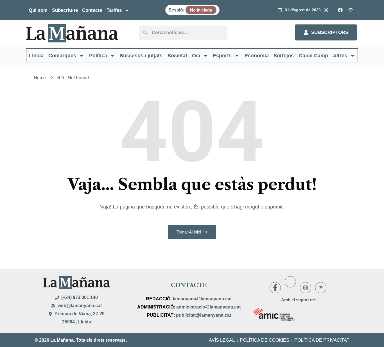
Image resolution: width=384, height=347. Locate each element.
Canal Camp (313, 55)
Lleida (36, 55)
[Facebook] (275, 287)
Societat (177, 55)
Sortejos (284, 55)
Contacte (92, 10)
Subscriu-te (65, 10)
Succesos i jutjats (141, 55)
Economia (257, 55)
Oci (196, 55)
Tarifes (114, 10)
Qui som (38, 10)
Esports (222, 55)
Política (98, 55)
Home (41, 77)
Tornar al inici (189, 232)
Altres (340, 55)
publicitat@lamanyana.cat (203, 315)
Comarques (62, 55)
